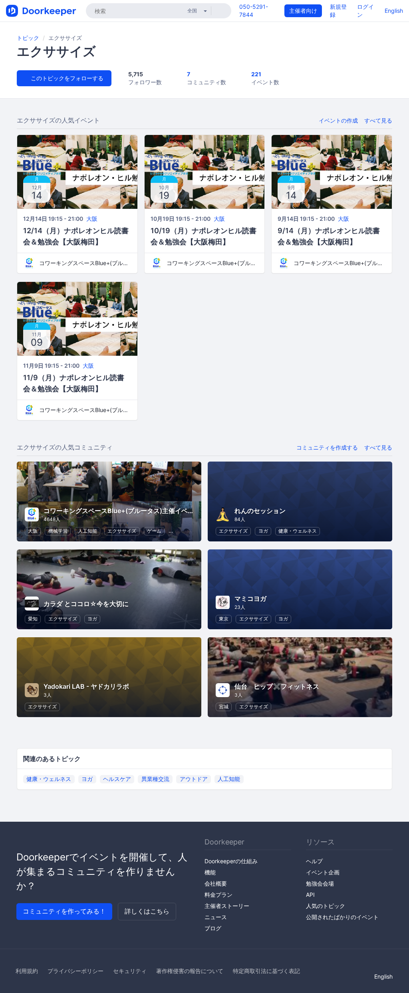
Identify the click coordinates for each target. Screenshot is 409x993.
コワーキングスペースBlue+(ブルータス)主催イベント (85, 263)
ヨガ (263, 531)
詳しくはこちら (147, 911)
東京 (223, 619)
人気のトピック (325, 905)
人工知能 (87, 531)
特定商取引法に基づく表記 (266, 970)
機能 (210, 872)
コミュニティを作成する (327, 447)
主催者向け (303, 10)
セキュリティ (130, 970)
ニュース (215, 917)
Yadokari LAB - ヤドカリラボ (86, 686)
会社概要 (215, 883)
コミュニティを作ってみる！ (64, 911)
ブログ (212, 928)
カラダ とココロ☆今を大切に (86, 604)
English (394, 10)
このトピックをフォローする (66, 78)
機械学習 (58, 531)
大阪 (91, 218)
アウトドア (194, 778)
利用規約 (27, 970)
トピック (28, 37)
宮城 (223, 707)
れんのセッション (260, 511)
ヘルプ (314, 861)
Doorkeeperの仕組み (231, 861)
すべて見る (378, 120)
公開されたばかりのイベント (342, 917)
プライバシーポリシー (75, 970)
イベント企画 (323, 872)
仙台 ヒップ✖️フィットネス (276, 686)
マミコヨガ (250, 599)
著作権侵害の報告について (189, 970)
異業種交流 (155, 778)
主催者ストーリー (226, 905)
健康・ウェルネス (297, 531)
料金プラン (218, 894)
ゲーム (154, 531)
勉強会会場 (320, 883)
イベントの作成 (338, 120)
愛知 (33, 619)
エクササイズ (121, 531)
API (310, 894)
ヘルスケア (117, 778)
